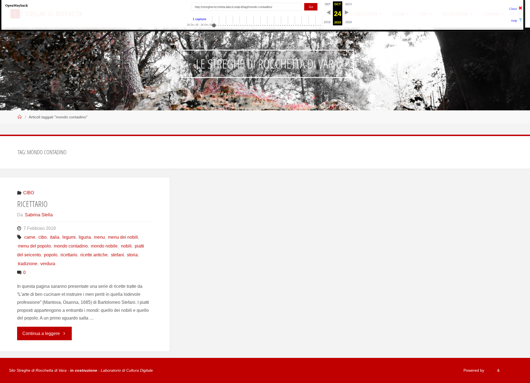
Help (514, 20)
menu (99, 237)
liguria (85, 237)
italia (54, 237)
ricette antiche (94, 254)
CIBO (28, 192)
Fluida (490, 370)
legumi (69, 237)
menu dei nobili (123, 237)
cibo (42, 237)
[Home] (20, 117)
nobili (126, 246)
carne (29, 237)
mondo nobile (104, 246)
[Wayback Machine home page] (16, 5)
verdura (47, 263)
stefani (117, 254)
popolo (50, 254)
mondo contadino (71, 246)
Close (513, 8)
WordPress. (511, 370)
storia (132, 254)
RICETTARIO (32, 203)
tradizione (27, 263)
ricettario (68, 254)
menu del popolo (34, 246)
